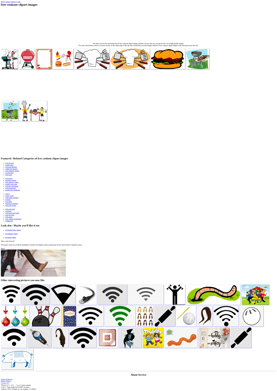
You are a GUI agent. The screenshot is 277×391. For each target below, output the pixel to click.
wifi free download (11, 186)
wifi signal (8, 217)
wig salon (8, 202)
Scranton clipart (10, 237)
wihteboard (9, 221)
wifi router (8, 178)
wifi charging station (12, 171)
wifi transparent (10, 188)
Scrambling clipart (11, 234)
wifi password (10, 209)
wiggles (7, 200)
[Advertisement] (138, 24)
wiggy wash (9, 196)
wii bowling (9, 173)
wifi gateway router (12, 182)
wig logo (8, 211)
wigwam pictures (11, 167)
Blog (2, 2)
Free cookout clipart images (62, 66)
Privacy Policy (6, 381)
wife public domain (11, 198)
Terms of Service (6, 379)
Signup (13, 2)
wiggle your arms (11, 184)
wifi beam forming (11, 203)
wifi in (7, 194)
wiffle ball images (11, 169)
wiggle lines (9, 165)
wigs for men (9, 215)
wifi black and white (12, 213)
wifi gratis (8, 175)
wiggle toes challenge (12, 190)
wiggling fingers (10, 180)
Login (18, 2)
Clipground (11, 384)
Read (2, 248)
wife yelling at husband (13, 219)
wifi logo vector (10, 205)
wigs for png (9, 163)
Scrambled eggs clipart (13, 230)
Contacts (8, 2)
